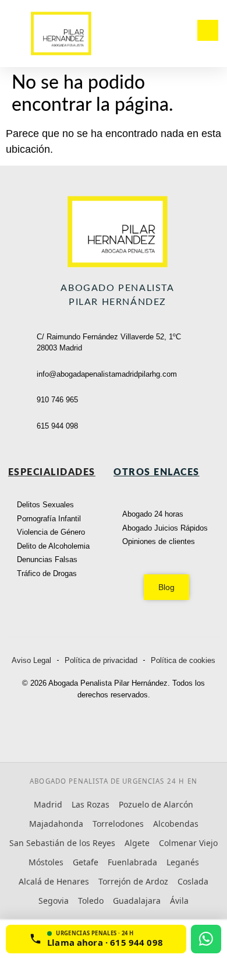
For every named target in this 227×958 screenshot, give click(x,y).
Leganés (182, 862)
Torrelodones (118, 823)
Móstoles (46, 862)
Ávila (179, 900)
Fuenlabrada (132, 862)
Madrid (48, 804)
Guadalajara (137, 900)
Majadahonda (56, 823)
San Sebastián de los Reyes (62, 842)
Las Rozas (90, 804)
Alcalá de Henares (54, 881)
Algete (137, 842)
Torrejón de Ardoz (133, 881)
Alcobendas (175, 823)
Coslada (193, 881)
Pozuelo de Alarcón (156, 804)
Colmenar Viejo (188, 842)
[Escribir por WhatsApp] (206, 939)
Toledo (91, 900)
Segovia (53, 900)
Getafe (85, 862)
